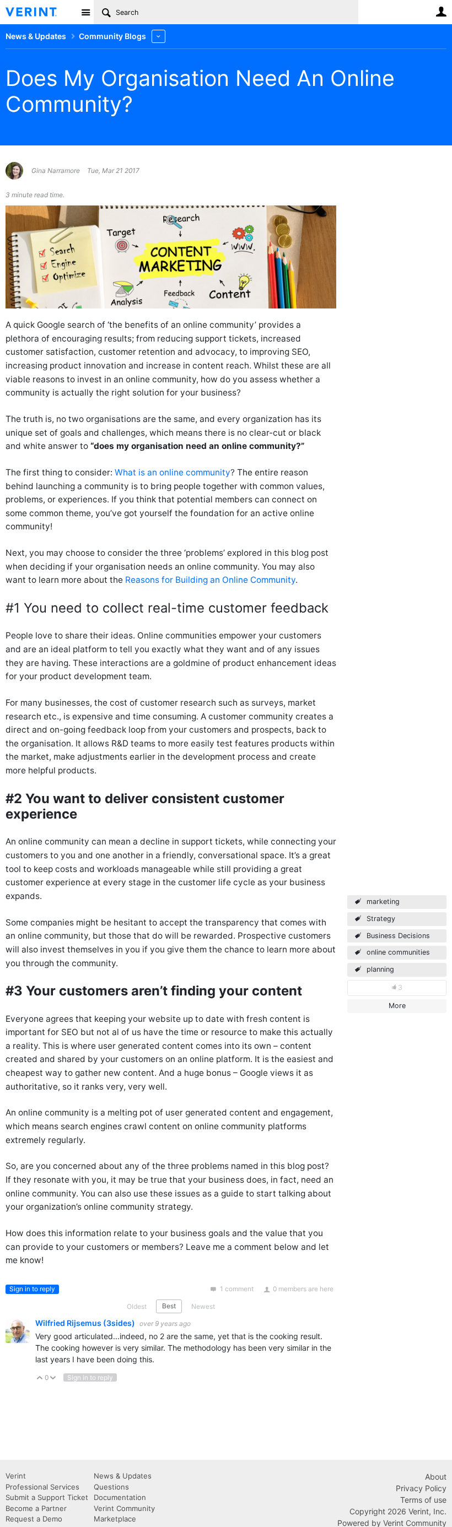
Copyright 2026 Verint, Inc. (397, 1511)
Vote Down (53, 1378)
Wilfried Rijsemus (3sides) (86, 1323)
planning (380, 969)
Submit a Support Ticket (47, 1497)
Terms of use (423, 1499)
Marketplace (115, 1518)
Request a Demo (34, 1518)
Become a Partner (36, 1508)
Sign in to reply (32, 1289)
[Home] (40, 12)
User (440, 11)
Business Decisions (398, 936)
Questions (111, 1486)
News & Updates (123, 1475)
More (158, 36)
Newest (203, 1306)
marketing (383, 901)
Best (169, 1306)
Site (85, 12)
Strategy (381, 918)
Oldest (137, 1306)
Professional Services (42, 1486)
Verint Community (124, 1508)
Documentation (120, 1497)
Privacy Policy (421, 1488)
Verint (16, 1475)
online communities (398, 952)
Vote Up (40, 1378)
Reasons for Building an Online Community (210, 580)
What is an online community (172, 472)
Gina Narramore (55, 170)
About (435, 1476)
